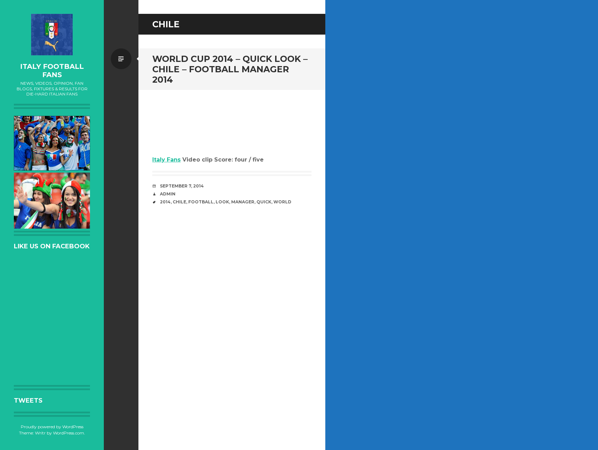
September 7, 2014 (182, 186)
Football (201, 201)
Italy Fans (166, 159)
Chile (179, 201)
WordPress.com (68, 432)
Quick (263, 201)
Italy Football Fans (52, 70)
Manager (242, 201)
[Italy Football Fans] (52, 34)
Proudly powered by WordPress (52, 426)
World (282, 201)
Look (222, 201)
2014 (165, 201)
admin (167, 193)
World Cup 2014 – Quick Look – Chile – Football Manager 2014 (230, 69)
